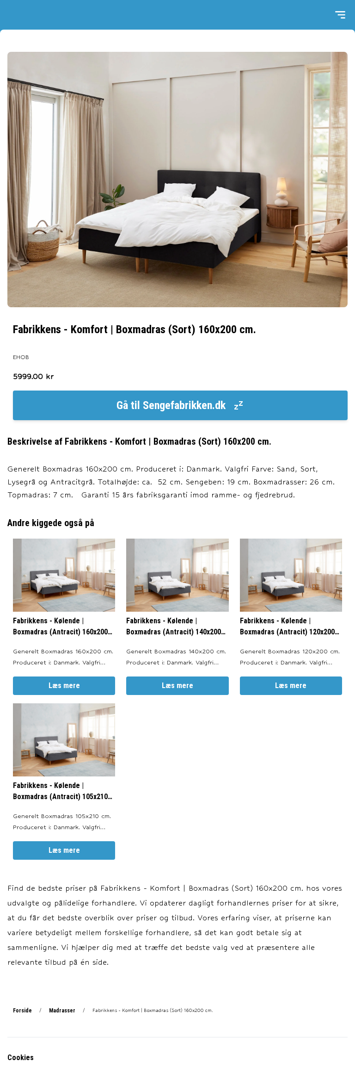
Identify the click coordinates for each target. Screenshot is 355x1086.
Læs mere (64, 685)
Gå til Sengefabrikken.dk (171, 405)
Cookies (20, 1057)
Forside (22, 1010)
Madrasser (62, 1010)
